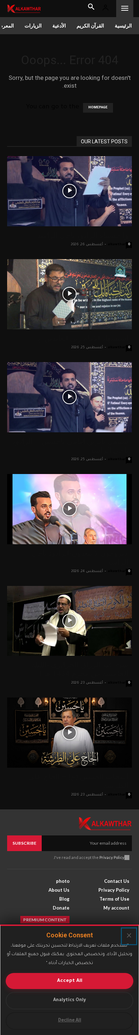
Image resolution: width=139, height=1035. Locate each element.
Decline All (69, 1020)
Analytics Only (69, 1000)
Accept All (69, 981)
